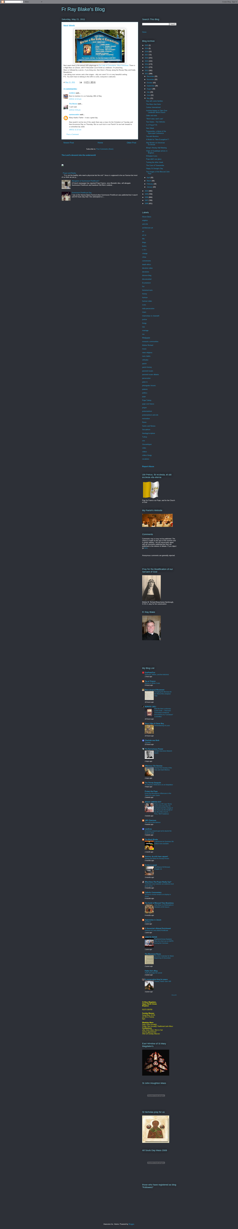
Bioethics (148, 922)
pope (144, 397)
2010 (147, 191)
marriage (145, 330)
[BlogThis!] (87, 82)
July (148, 92)
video (144, 448)
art (143, 231)
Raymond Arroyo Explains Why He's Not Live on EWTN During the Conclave (163, 941)
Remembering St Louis (162, 725)
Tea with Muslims (152, 136)
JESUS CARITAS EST (153, 802)
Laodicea (148, 829)
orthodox (145, 360)
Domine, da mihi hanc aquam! (156, 856)
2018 (147, 51)
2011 (147, 74)
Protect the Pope (151, 791)
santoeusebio (74, 114)
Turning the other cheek (154, 162)
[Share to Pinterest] (94, 82)
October (150, 83)
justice (144, 319)
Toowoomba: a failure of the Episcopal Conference (156, 132)
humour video (147, 301)
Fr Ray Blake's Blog (83, 9)
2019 (147, 48)
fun (143, 286)
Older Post (131, 143)
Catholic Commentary (153, 892)
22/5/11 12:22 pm (75, 99)
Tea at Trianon (150, 681)
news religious (147, 352)
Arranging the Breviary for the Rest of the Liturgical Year (163, 694)
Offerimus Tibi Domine (153, 766)
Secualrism (146, 430)
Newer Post (68, 143)
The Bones (73, 104)
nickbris (72, 93)
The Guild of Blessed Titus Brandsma (159, 903)
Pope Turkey (146, 400)
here (146, 548)
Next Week (150, 128)
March (149, 181)
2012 (147, 70)
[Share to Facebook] (92, 82)
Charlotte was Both (152, 740)
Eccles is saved (151, 865)
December (151, 76)
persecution (146, 378)
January (150, 187)
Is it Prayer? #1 (151, 125)
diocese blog (146, 275)
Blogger (131, 1224)
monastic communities (150, 341)
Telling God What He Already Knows (157, 858)
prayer (144, 408)
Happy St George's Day (154, 168)
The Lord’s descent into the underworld (79, 155)
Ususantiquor (147, 444)
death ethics (146, 264)
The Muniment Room (153, 954)
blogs (144, 242)
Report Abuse (148, 466)
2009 (147, 194)
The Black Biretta (151, 839)
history (144, 294)
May (148, 98)
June (149, 95)
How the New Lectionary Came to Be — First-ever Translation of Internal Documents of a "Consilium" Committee (163, 713)
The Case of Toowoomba (155, 165)
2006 (147, 203)
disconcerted (146, 279)
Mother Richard (147, 345)
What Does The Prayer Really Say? (158, 882)
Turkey (144, 437)
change (144, 253)
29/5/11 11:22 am (75, 130)
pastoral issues (147, 371)
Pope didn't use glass (154, 159)
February (150, 184)
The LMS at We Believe (153, 822)
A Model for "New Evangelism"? (157, 139)
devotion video (147, 268)
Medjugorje (146, 338)
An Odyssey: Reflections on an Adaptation (159, 785)
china (144, 257)
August (149, 89)
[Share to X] (90, 82)
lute (143, 327)
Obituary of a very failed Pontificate (156, 930)
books (144, 246)
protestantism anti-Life (150, 415)
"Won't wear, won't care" (154, 119)
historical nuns (147, 290)
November (151, 79)
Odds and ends (151, 115)
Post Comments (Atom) (104, 149)
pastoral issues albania (150, 374)
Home (100, 143)
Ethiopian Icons (151, 156)
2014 (147, 64)
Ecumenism (146, 283)
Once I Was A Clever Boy (154, 723)
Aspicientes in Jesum (153, 920)
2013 (147, 67)
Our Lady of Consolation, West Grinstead (113, 65)
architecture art (147, 228)
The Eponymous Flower (154, 749)
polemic (145, 389)
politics (144, 393)
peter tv (145, 382)
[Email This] (85, 82)
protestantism (147, 411)
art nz (144, 235)
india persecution (148, 308)
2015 (147, 61)
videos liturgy (147, 455)
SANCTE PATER (151, 937)
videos (144, 452)
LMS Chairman (150, 820)
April (148, 177)
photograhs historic (149, 385)
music (144, 349)
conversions (146, 261)
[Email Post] (80, 82)
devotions (145, 272)
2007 (147, 200)
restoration (146, 418)
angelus (145, 220)
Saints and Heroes (148, 426)
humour (145, 297)
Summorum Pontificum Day (82, 193)
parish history (147, 367)
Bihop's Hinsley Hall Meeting (156, 148)
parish (144, 364)
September (151, 86)
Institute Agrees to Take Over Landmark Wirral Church (156, 111)
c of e (144, 250)
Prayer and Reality (69, 173)
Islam (144, 312)
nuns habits (146, 356)
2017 (147, 55)
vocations (145, 459)
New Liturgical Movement (154, 690)
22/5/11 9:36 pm (75, 110)
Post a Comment (73, 134)
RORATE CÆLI (150, 707)
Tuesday (148, 742)
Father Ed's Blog (151, 971)
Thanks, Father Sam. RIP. (162, 981)
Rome (144, 422)
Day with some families (154, 101)
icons (144, 305)
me (143, 334)
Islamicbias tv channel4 (150, 316)
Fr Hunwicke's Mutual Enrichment (158, 928)
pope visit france (148, 404)
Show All (174, 995)
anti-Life (145, 224)
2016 (147, 58)
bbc (143, 239)
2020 (147, 45)
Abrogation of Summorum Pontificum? (85, 181)
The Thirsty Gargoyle (153, 783)
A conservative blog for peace (156, 979)
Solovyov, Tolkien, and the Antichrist (157, 674)
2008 (147, 197)
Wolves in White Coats (152, 683)
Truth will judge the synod (153, 973)
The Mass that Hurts (153, 104)
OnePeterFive (150, 672)
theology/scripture (148, 433)
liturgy (144, 323)
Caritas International (153, 107)
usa (143, 441)
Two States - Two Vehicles (155, 122)
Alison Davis (146, 217)
